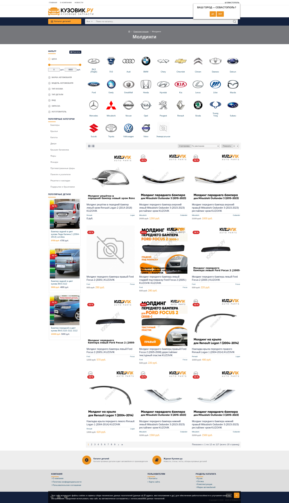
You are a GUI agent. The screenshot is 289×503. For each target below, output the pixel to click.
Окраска (56, 106)
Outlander (183, 215)
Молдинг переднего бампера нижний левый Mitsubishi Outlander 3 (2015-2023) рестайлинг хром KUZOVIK (162, 424)
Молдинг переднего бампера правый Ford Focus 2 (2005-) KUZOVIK (110, 278)
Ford (88, 284)
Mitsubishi (142, 215)
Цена (54, 59)
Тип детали (57, 95)
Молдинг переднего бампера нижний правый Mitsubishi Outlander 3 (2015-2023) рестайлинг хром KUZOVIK (215, 424)
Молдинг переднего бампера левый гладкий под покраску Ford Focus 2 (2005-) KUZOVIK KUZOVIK (162, 279)
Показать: (227, 146)
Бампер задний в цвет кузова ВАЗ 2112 (62, 282)
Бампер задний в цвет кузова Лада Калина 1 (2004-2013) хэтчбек (65, 234)
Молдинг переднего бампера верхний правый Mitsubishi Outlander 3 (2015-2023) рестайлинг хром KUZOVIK (215, 207)
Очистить (76, 52)
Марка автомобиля (62, 77)
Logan (132, 215)
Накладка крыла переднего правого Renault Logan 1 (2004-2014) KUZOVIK (213, 350)
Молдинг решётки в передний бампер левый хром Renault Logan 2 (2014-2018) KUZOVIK (109, 207)
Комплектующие (141, 31)
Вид (54, 100)
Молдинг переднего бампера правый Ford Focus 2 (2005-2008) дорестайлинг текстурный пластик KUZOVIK (162, 352)
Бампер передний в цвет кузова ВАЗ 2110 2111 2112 (64, 329)
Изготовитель (59, 112)
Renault (89, 215)
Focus (132, 284)
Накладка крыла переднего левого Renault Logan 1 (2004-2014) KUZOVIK (110, 423)
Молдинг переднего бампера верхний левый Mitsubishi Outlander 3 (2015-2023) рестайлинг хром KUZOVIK (162, 207)
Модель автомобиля (62, 83)
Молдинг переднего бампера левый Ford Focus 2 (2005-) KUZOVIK (215, 278)
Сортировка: (184, 146)
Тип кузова (57, 89)
